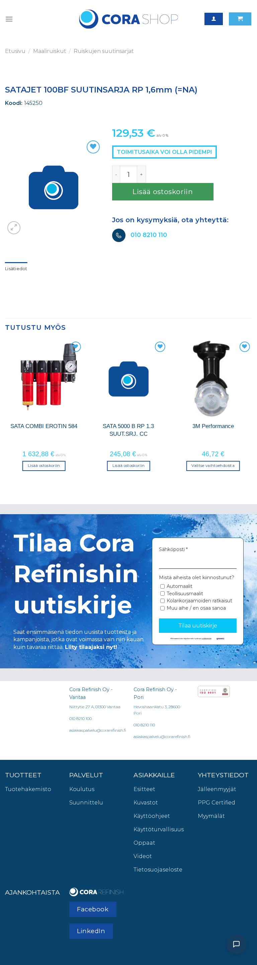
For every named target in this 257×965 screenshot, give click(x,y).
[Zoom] (13, 227)
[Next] (252, 411)
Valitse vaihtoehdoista (213, 465)
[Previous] (5, 411)
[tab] (16, 269)
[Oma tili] (213, 18)
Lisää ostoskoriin (163, 191)
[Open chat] (236, 944)
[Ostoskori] (240, 18)
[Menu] (9, 19)
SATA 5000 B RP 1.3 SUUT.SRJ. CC (128, 430)
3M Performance (213, 426)
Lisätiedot (16, 268)
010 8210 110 (149, 235)
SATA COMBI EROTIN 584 (43, 426)
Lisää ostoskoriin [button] (44, 465)
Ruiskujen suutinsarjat (104, 51)
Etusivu (15, 51)
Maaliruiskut (49, 51)
